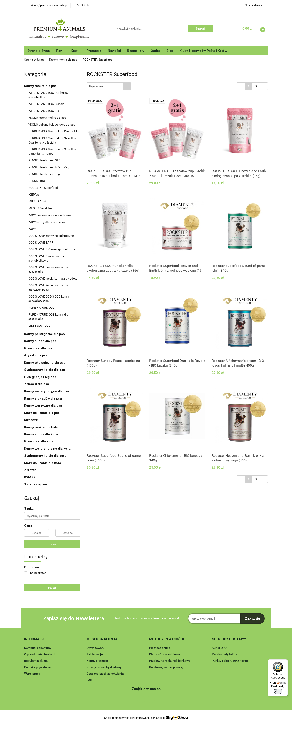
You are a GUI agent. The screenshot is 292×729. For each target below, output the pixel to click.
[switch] (278, 691)
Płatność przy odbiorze (164, 654)
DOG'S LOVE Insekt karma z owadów (52, 278)
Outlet (155, 51)
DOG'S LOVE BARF (40, 242)
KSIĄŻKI (30, 477)
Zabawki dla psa (37, 384)
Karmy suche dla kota (41, 434)
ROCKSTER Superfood (43, 187)
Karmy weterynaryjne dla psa (47, 391)
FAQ (89, 680)
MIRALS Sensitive (40, 208)
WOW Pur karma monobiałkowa (49, 215)
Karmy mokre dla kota (41, 427)
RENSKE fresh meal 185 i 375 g (48, 167)
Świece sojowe (35, 484)
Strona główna (38, 51)
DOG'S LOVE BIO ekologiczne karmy (52, 249)
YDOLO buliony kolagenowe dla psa (51, 124)
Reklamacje (95, 654)
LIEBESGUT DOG (39, 325)
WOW (32, 229)
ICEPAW (33, 194)
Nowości (114, 51)
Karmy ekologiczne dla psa (45, 363)
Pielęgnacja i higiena (40, 377)
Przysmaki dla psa (38, 348)
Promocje (94, 51)
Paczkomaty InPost (225, 654)
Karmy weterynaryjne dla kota (47, 449)
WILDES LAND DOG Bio (43, 110)
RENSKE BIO (36, 181)
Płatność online (159, 648)
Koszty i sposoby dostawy (104, 667)
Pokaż (52, 588)
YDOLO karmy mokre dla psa (47, 117)
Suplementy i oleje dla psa (45, 370)
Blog (169, 51)
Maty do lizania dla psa (42, 413)
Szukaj (52, 544)
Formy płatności (98, 660)
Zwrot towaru (96, 648)
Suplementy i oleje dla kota (45, 456)
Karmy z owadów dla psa (43, 398)
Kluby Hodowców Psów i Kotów (203, 51)
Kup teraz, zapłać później (166, 667)
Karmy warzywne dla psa (43, 405)
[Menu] (285, 662)
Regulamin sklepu (36, 660)
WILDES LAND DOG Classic (46, 104)
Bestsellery (135, 51)
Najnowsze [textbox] (96, 86)
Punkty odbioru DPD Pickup (230, 660)
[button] (35, 639)
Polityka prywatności (38, 667)
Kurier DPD (219, 648)
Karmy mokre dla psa (41, 86)
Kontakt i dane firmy (37, 648)
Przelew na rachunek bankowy (169, 660)
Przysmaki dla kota (39, 441)
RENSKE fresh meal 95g (44, 174)
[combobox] (109, 86)
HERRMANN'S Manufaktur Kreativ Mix (53, 131)
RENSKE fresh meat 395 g (45, 160)
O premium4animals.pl (39, 654)
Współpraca (32, 673)
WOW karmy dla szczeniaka (46, 222)
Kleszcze (31, 420)
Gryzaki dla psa (36, 355)
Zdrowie (30, 470)
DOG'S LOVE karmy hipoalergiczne (51, 235)
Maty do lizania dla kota (42, 463)
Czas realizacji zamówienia (105, 673)
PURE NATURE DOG (41, 307)
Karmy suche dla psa (40, 341)
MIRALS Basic (37, 201)
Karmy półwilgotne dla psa (45, 334)
